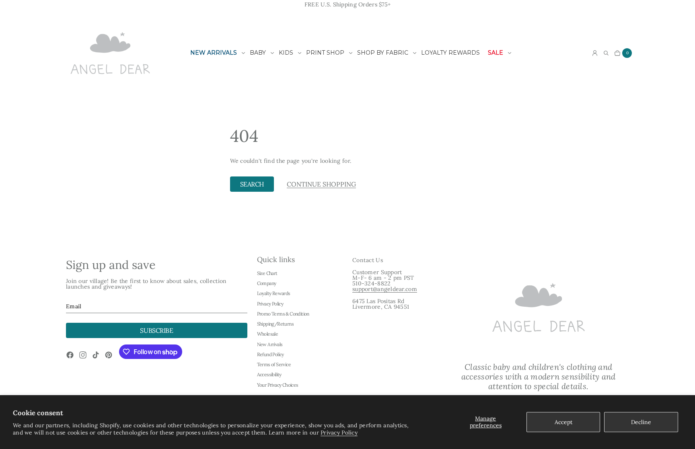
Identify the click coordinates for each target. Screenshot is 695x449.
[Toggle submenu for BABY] (272, 53)
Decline (641, 422)
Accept (563, 422)
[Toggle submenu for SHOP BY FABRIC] (414, 53)
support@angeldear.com (384, 289)
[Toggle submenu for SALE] (509, 53)
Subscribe (156, 330)
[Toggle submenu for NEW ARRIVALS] (243, 53)
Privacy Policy (339, 432)
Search (252, 184)
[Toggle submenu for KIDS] (299, 53)
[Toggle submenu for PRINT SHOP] (350, 53)
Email (73, 306)
